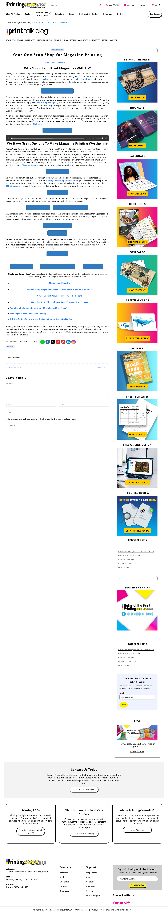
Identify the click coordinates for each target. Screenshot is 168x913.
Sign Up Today (137, 885)
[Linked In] (106, 358)
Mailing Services (57, 192)
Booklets (10, 40)
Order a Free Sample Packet (57, 91)
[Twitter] (116, 902)
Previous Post (16, 367)
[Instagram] (118, 902)
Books (20, 40)
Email (122, 693)
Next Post (100, 367)
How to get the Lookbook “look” (24, 313)
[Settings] (106, 138)
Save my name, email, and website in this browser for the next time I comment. (42, 419)
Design (120, 14)
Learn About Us (137, 830)
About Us (90, 886)
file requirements (30, 165)
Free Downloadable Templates (70, 207)
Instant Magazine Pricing (57, 130)
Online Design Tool (38, 207)
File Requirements (57, 171)
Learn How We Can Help (84, 833)
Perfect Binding (57, 233)
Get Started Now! (57, 253)
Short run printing (45, 102)
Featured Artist (109, 40)
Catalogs (64, 886)
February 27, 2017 (62, 62)
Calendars (30, 40)
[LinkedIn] (124, 902)
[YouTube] (121, 902)
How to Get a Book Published (129, 555)
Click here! (37, 124)
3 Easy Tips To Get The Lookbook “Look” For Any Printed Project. (60, 302)
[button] (100, 5)
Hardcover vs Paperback (127, 559)
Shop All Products (13, 14)
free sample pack (85, 79)
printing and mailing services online (61, 180)
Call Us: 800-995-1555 (84, 789)
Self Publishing (44, 40)
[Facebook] (114, 902)
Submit (123, 705)
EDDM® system (13, 186)
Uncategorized (57, 49)
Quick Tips (58, 40)
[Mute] (93, 138)
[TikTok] (126, 902)
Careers (89, 891)
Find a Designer (93, 266)
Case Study (83, 40)
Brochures (64, 891)
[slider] (48, 138)
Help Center (154, 14)
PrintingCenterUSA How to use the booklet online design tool (38, 319)
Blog (88, 877)
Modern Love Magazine (59, 283)
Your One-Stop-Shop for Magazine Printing (51, 22)
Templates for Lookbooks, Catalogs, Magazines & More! (35, 308)
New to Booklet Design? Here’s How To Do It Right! (59, 296)
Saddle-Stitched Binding (57, 225)
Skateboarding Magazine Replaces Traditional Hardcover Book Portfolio (59, 289)
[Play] (9, 138)
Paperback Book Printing (127, 563)
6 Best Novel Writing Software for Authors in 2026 (136, 552)
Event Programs (123, 567)
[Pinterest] (129, 902)
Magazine (10, 346)
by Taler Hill (50, 62)
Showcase (95, 40)
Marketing (71, 40)
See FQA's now (137, 751)
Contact (89, 882)
